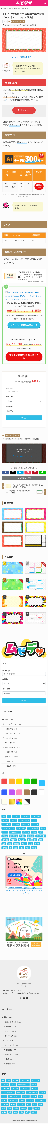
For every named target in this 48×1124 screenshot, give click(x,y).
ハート (4, 832)
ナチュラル (21, 828)
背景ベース (14, 21)
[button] (5, 472)
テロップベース (13, 724)
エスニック (8, 25)
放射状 (16, 844)
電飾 (27, 848)
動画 (10, 761)
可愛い (13, 840)
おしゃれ (16, 816)
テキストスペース (8, 828)
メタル (4, 836)
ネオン (43, 828)
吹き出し (22, 840)
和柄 (29, 840)
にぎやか (25, 25)
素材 (9, 719)
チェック (35, 824)
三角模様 (33, 25)
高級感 (34, 848)
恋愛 (9, 844)
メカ (40, 832)
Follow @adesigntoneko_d (24, 456)
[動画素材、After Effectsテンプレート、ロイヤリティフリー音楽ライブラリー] (24, 299)
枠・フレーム (12, 747)
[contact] (27, 998)
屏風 (3, 844)
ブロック (26, 832)
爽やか (37, 844)
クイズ (13, 820)
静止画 (22, 21)
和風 (34, 840)
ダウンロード (25, 110)
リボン (22, 836)
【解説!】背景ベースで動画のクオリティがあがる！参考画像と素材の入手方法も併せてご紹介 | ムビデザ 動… (30, 276)
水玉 (30, 844)
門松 (21, 848)
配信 (15, 848)
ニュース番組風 (33, 828)
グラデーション (24, 820)
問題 (40, 840)
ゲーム (34, 820)
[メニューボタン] (3, 3)
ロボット (30, 836)
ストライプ (17, 25)
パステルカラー (15, 832)
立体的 (4, 848)
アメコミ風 (36, 816)
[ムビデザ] (24, 3)
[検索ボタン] (45, 3)
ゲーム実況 (6, 824)
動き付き (12, 729)
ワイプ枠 (10, 743)
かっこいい (25, 816)
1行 (3, 816)
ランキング (11, 738)
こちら (8, 100)
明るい (24, 844)
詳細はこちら (39, 186)
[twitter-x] (21, 998)
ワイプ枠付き (40, 836)
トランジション (12, 733)
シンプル (16, 824)
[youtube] (24, 998)
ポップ (34, 832)
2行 (9, 816)
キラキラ (5, 820)
